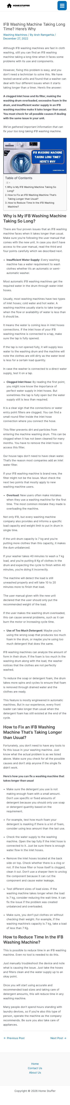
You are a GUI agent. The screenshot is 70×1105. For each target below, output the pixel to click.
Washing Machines (15, 34)
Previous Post (14, 1038)
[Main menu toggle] (62, 5)
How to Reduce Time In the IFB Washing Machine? (31, 204)
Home (35, 1063)
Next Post (58, 1038)
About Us (35, 1072)
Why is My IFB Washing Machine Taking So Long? (31, 189)
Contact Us (35, 1068)
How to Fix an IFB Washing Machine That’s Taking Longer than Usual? (32, 197)
